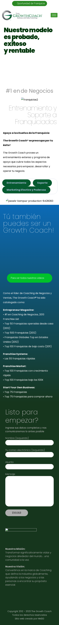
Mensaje (10, 474)
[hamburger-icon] (54, 15)
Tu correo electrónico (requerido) (25, 450)
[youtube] (16, 594)
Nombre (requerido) (17, 438)
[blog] (31, 594)
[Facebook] (38, 594)
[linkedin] (8, 594)
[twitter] (23, 594)
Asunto (9, 462)
